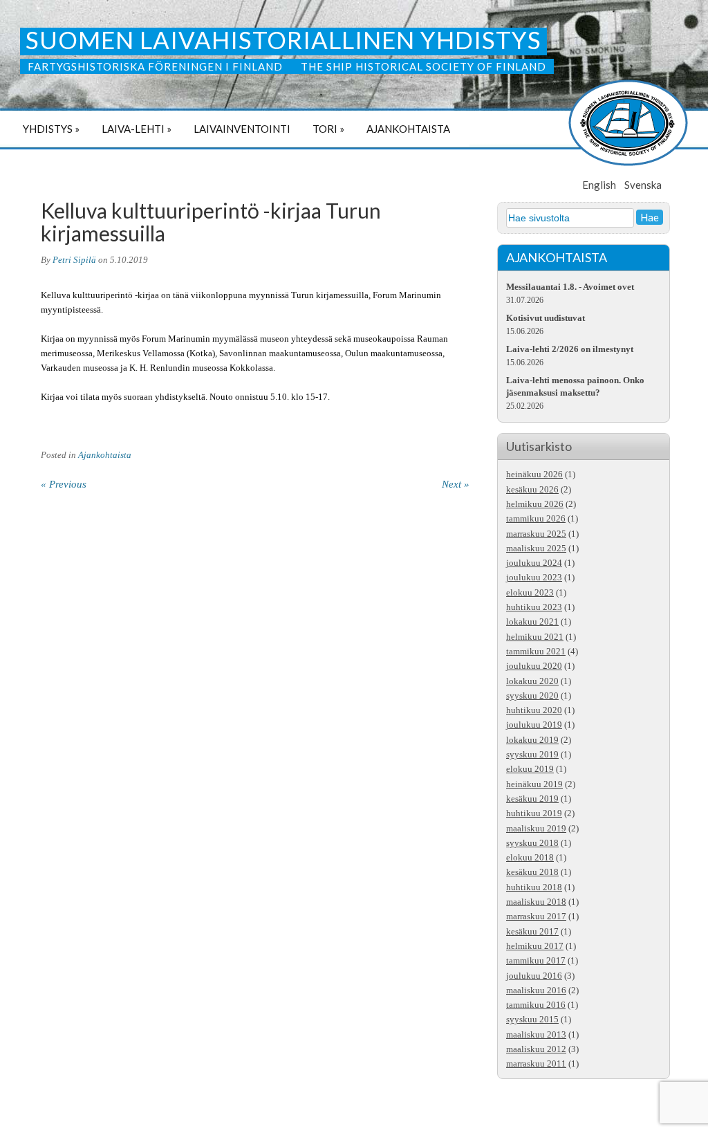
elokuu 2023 (530, 593)
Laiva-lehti (136, 128)
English (599, 184)
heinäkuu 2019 (534, 784)
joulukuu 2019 (534, 725)
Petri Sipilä (74, 260)
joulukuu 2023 (534, 577)
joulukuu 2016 (534, 976)
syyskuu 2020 (532, 696)
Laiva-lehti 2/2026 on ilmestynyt (569, 349)
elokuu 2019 (530, 769)
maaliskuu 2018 (536, 902)
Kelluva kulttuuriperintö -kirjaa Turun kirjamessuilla (211, 222)
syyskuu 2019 (532, 754)
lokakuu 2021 (532, 622)
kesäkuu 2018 (532, 872)
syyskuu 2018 (532, 843)
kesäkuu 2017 (532, 932)
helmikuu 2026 (534, 504)
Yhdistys (51, 128)
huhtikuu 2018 (534, 887)
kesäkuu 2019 (532, 799)
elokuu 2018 (530, 858)
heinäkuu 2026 (534, 474)
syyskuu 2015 (532, 1019)
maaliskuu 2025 (536, 548)
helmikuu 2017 (534, 946)
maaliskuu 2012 (536, 1049)
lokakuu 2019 (532, 740)
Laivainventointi (242, 128)
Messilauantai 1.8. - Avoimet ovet (570, 287)
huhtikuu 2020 (534, 710)
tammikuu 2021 (536, 651)
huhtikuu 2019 (534, 813)
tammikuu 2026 (536, 519)
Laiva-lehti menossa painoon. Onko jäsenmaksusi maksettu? (575, 386)
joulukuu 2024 (534, 563)
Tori (328, 128)
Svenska (643, 184)
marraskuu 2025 (536, 534)
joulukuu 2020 (534, 666)
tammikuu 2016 (536, 1005)
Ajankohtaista (408, 128)
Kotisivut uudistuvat (545, 318)
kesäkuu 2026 (532, 490)
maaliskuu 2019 (536, 828)
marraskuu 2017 (536, 916)
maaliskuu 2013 (536, 1035)
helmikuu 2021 (534, 637)
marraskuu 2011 (536, 1064)
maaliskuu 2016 (536, 990)
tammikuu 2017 (536, 961)
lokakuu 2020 (532, 681)
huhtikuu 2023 (534, 607)
